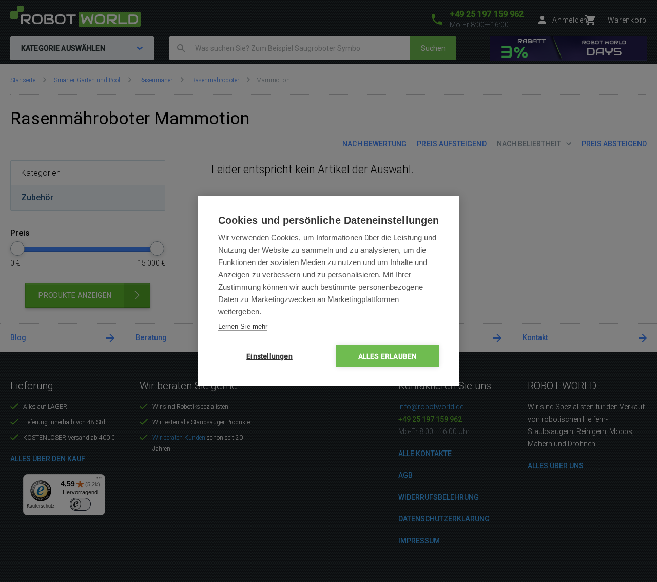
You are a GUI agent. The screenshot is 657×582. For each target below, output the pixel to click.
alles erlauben (387, 356)
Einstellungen (269, 356)
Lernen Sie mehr (242, 326)
